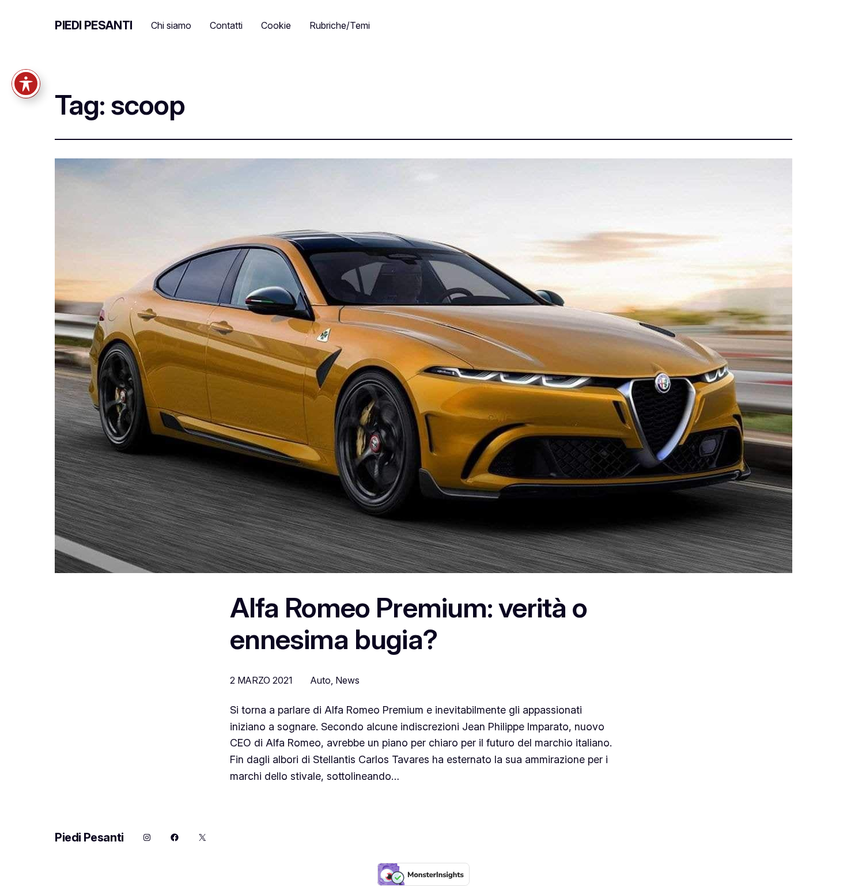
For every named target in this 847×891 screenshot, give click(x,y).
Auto (321, 680)
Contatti (226, 25)
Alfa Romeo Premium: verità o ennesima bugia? (408, 623)
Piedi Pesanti (94, 25)
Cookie (276, 25)
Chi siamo (171, 25)
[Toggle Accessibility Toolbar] (26, 83)
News (347, 680)
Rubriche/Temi (339, 25)
